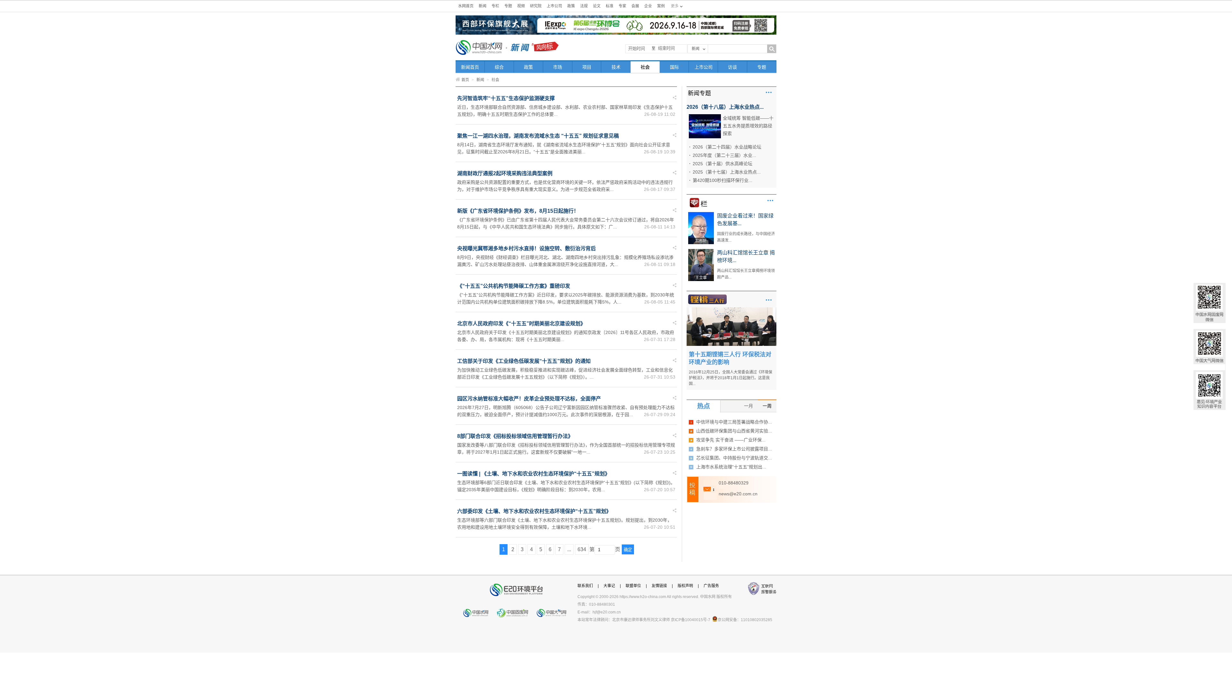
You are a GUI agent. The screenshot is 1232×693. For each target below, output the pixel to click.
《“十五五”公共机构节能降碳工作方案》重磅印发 (513, 286)
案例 (661, 6)
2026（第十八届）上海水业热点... (725, 107)
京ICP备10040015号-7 (690, 620)
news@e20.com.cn (738, 493)
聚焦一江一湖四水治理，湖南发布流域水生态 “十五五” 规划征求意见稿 (538, 136)
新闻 (482, 6)
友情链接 (659, 586)
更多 (769, 92)
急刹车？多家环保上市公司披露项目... (734, 448)
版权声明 (685, 586)
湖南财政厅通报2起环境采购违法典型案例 (504, 173)
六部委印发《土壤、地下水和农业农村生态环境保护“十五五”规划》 (534, 511)
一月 (748, 405)
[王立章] (701, 251)
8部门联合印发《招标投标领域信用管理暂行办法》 (515, 436)
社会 (645, 67)
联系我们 (585, 586)
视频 (521, 6)
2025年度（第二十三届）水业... (724, 155)
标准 (609, 6)
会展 (635, 6)
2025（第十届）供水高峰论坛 (722, 163)
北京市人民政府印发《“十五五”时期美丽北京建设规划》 (521, 323)
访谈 (732, 67)
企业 (648, 6)
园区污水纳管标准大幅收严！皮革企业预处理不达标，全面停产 (529, 398)
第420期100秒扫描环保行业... (722, 180)
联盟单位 (633, 586)
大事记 (609, 586)
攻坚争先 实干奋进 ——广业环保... (731, 439)
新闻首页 (470, 67)
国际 (674, 67)
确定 (628, 549)
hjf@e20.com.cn (607, 612)
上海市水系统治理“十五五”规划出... (731, 466)
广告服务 (711, 586)
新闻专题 (699, 93)
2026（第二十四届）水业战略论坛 (727, 147)
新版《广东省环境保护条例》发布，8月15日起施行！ (518, 211)
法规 (584, 6)
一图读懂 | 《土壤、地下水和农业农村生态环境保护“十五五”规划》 (533, 473)
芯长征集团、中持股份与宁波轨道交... (734, 457)
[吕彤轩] (701, 214)
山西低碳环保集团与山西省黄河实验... (734, 430)
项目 (586, 67)
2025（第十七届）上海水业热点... (727, 172)
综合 (499, 67)
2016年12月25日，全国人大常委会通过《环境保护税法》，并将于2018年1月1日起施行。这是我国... (730, 378)
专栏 (495, 6)
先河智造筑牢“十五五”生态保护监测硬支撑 (506, 98)
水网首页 (466, 6)
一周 (767, 405)
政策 (571, 6)
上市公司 (554, 6)
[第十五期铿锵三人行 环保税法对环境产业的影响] (731, 309)
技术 (616, 67)
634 (582, 549)
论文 (597, 6)
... (569, 549)
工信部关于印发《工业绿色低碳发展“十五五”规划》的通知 (524, 361)
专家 (622, 6)
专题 (508, 6)
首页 (465, 80)
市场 (557, 67)
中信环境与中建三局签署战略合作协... (734, 421)
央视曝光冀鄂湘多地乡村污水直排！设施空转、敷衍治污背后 (526, 248)
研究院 (536, 6)
